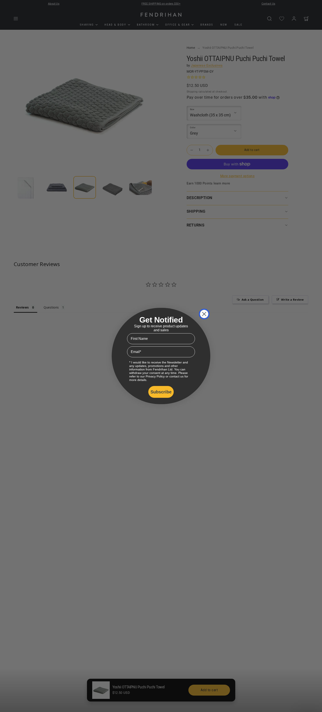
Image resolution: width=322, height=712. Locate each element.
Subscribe (161, 391)
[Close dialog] (204, 314)
